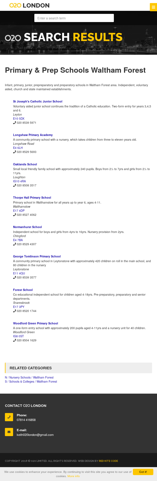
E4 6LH (18, 148)
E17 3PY (18, 307)
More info (73, 476)
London (35, 5)
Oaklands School (25, 164)
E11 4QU (19, 273)
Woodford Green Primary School (35, 323)
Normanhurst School (27, 227)
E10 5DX (18, 118)
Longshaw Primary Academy (33, 135)
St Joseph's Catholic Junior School (37, 101)
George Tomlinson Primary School (37, 256)
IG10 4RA (19, 181)
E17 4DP (19, 210)
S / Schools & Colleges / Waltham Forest (31, 381)
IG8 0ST (18, 336)
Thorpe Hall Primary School (32, 197)
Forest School (23, 290)
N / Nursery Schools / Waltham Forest (29, 377)
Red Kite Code (108, 460)
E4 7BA (18, 240)
